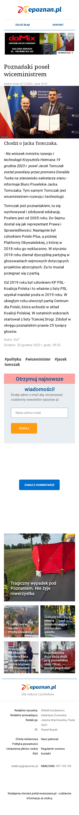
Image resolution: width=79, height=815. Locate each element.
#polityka (13, 359)
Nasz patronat (49, 739)
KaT (17, 339)
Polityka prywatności (25, 744)
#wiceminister (38, 359)
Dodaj (24, 428)
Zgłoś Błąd (22, 24)
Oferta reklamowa (27, 739)
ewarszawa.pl (47, 793)
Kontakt (58, 24)
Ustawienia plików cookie (22, 748)
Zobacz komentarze (39, 485)
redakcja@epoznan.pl (24, 766)
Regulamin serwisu (53, 748)
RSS (35, 753)
